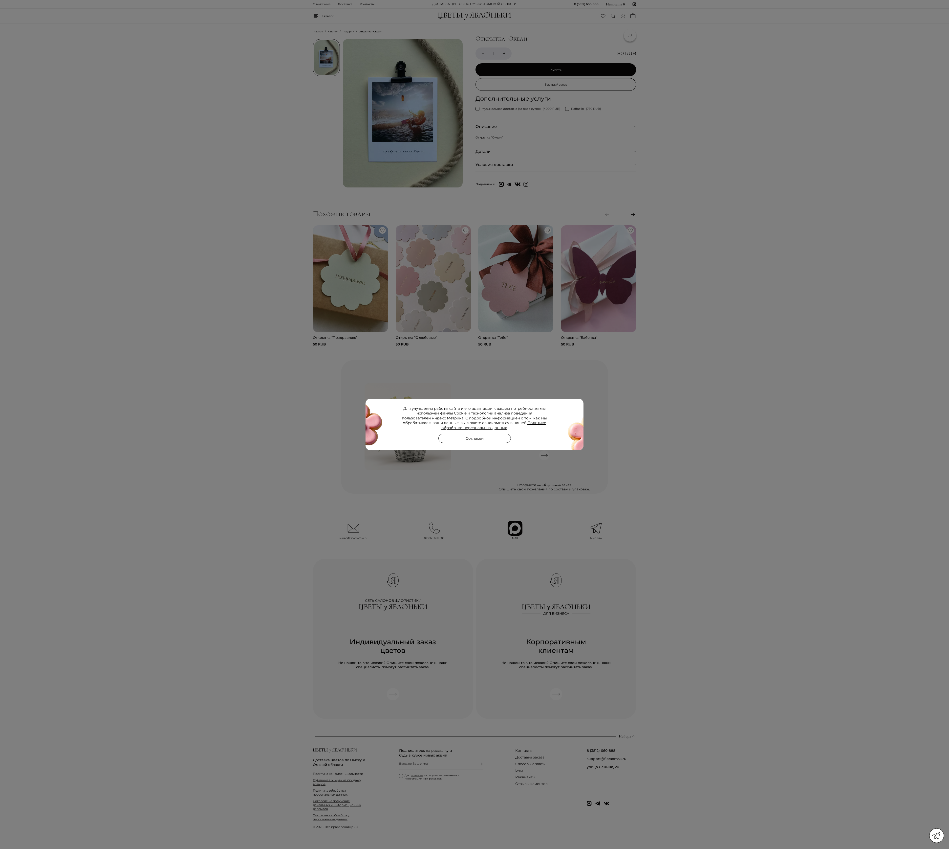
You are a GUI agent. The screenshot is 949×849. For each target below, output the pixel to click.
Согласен (475, 438)
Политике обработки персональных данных (493, 425)
